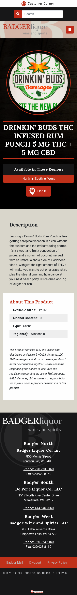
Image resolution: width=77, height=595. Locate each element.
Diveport (35, 562)
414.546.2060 (38, 508)
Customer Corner (41, 3)
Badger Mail (14, 562)
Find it (41, 191)
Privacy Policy (57, 562)
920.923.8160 (38, 469)
